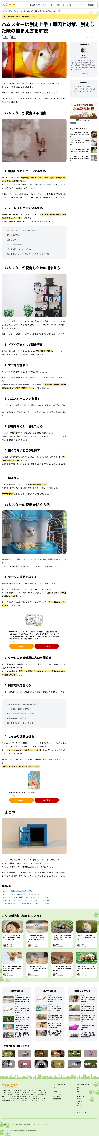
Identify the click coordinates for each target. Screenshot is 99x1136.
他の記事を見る (83, 73)
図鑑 (78, 1103)
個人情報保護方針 (17, 1124)
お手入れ (79, 1094)
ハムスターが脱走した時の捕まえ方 (84, 89)
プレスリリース (81, 1113)
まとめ (75, 94)
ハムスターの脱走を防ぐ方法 (82, 92)
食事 (78, 1092)
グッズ (79, 1099)
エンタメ (79, 1106)
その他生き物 (90, 5)
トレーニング (81, 1096)
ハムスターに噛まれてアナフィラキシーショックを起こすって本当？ (25, 903)
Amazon (21, 646)
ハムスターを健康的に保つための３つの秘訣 (17, 891)
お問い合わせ (45, 1124)
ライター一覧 (35, 1124)
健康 (78, 1089)
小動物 (57, 5)
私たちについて (35, 5)
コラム (79, 1110)
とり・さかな (67, 5)
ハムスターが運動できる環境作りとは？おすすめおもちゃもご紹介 (25, 897)
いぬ (44, 5)
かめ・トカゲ (79, 5)
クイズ (79, 1108)
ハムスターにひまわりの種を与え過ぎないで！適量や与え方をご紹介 (26, 900)
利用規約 (27, 1124)
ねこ (50, 5)
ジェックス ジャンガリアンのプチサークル (24, 792)
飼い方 (16, 11)
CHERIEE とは (6, 1124)
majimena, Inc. (32, 1130)
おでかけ (79, 1101)
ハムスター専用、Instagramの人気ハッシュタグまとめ (21, 894)
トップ (4, 11)
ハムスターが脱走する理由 (81, 86)
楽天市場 (46, 646)
